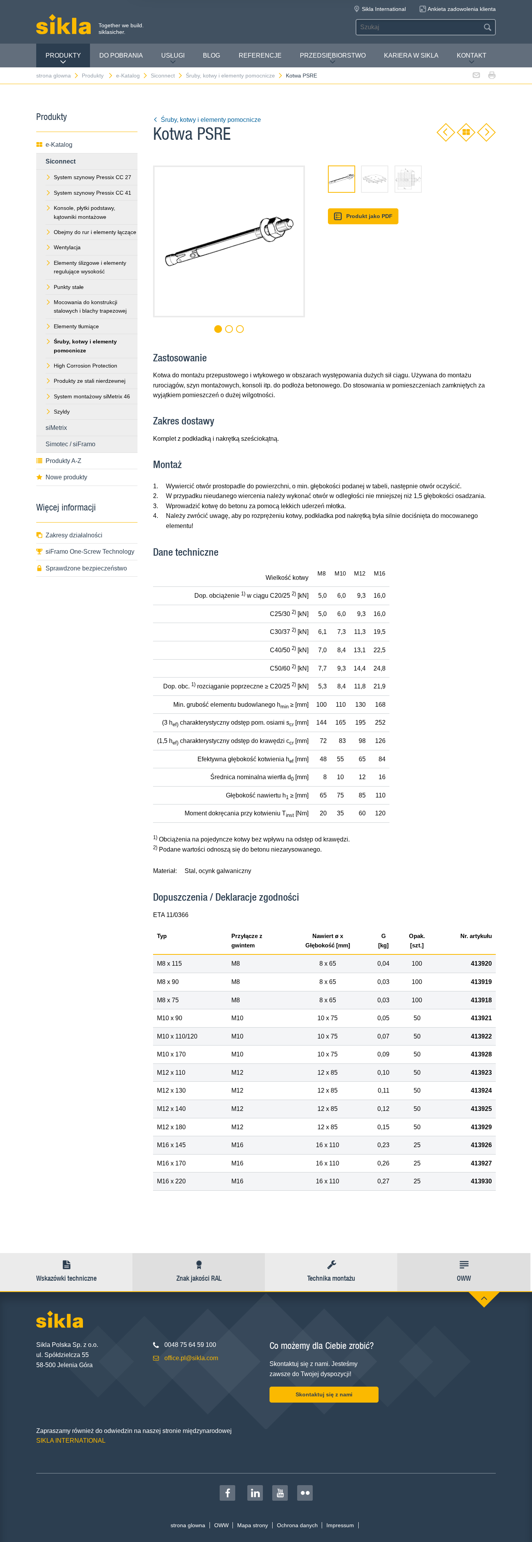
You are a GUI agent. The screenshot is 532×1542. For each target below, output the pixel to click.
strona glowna (53, 75)
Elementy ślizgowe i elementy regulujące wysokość (90, 267)
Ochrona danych (297, 1525)
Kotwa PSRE (301, 75)
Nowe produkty (66, 477)
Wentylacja (67, 247)
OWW (221, 1525)
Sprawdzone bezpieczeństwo (86, 568)
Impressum (340, 1525)
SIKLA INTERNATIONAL (71, 1440)
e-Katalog (128, 75)
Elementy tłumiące (76, 326)
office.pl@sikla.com (191, 1358)
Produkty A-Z (63, 461)
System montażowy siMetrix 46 (92, 396)
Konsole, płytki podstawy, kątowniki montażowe (84, 212)
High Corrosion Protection (85, 366)
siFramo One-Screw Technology (90, 551)
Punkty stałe (69, 287)
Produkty (63, 55)
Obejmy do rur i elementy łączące (95, 232)
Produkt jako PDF (369, 216)
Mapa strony (252, 1525)
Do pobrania (121, 55)
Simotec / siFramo (70, 444)
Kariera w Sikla (411, 55)
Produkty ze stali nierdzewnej (89, 381)
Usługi (173, 55)
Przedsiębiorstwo (333, 55)
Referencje (260, 55)
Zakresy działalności (74, 535)
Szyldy (62, 411)
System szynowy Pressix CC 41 (92, 193)
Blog (211, 55)
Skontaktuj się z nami (324, 1394)
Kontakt (471, 55)
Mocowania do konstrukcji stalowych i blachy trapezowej (90, 306)
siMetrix (56, 427)
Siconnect (163, 75)
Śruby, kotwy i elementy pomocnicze (230, 75)
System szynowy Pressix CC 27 (92, 177)
